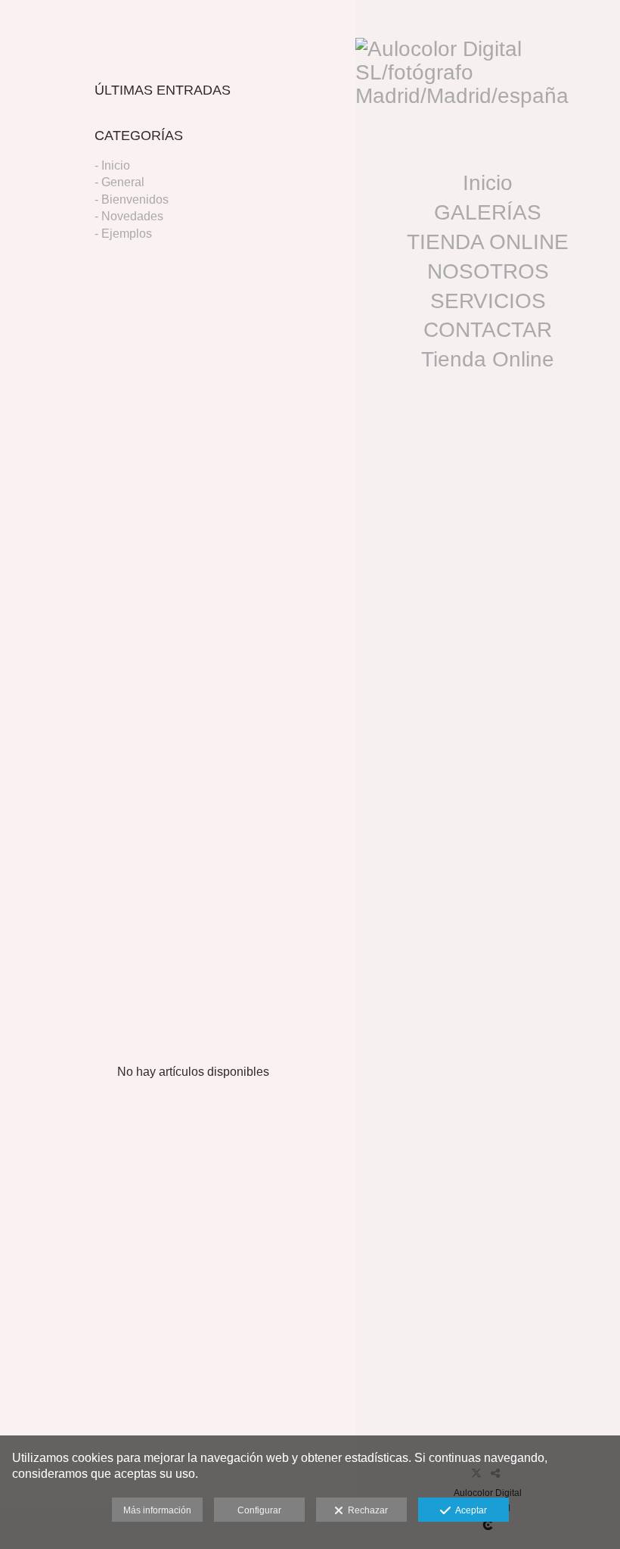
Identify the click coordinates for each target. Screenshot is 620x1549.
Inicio (488, 183)
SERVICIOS (488, 301)
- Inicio (112, 165)
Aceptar (469, 1510)
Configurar (259, 1510)
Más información (157, 1510)
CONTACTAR (487, 329)
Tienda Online (487, 359)
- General (119, 182)
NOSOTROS (488, 271)
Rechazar (365, 1510)
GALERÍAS (487, 212)
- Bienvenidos (132, 199)
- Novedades (129, 216)
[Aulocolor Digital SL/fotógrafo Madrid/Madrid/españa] (487, 79)
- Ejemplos (123, 233)
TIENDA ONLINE (488, 242)
